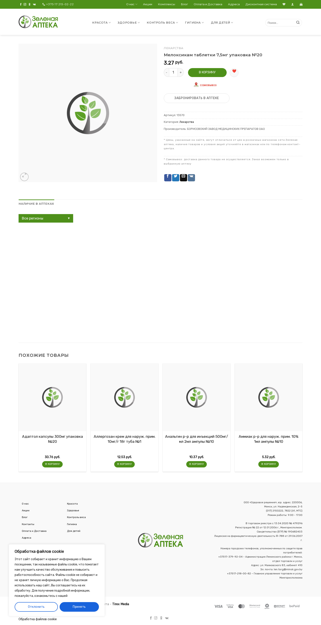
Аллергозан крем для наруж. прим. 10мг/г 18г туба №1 (124, 438)
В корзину (207, 72)
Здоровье (127, 22)
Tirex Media (120, 604)
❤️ (234, 71)
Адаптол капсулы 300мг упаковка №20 (52, 438)
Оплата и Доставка (208, 4)
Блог (184, 4)
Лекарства (173, 48)
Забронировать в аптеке (196, 98)
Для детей (220, 22)
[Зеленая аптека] (38, 21)
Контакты (28, 524)
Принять (79, 607)
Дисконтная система (261, 4)
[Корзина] (301, 4)
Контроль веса (161, 22)
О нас (130, 4)
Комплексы (166, 4)
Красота (100, 22)
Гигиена (193, 22)
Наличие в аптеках (36, 203)
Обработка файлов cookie (38, 619)
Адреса (234, 4)
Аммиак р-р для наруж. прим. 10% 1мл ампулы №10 (269, 438)
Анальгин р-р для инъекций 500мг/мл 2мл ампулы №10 (196, 438)
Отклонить (36, 607)
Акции (147, 4)
